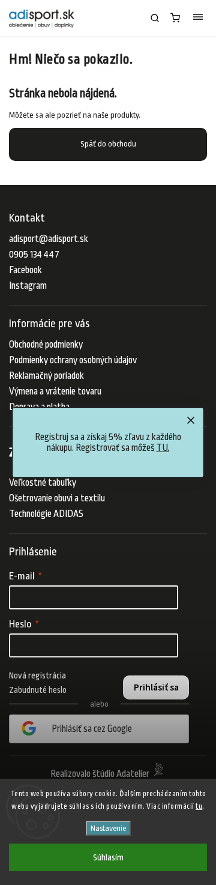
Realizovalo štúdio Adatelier (100, 774)
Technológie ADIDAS (46, 514)
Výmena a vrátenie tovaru (55, 391)
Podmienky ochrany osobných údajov (73, 360)
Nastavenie (108, 828)
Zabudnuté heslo (38, 690)
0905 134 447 (34, 254)
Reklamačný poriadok (46, 375)
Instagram (28, 285)
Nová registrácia (37, 675)
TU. (162, 447)
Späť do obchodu (108, 143)
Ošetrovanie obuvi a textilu (57, 498)
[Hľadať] (155, 18)
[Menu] (198, 18)
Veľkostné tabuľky (42, 482)
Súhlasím (108, 857)
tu (199, 806)
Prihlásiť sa (156, 687)
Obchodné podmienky (46, 344)
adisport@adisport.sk (48, 239)
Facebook (25, 270)
